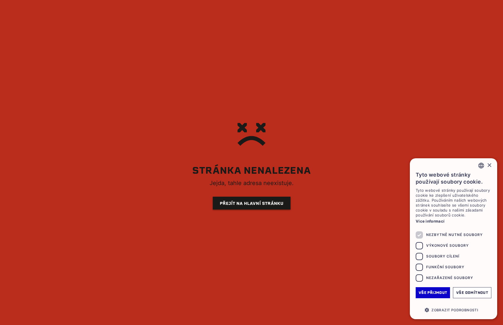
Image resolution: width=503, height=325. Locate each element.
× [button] (489, 165)
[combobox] (481, 165)
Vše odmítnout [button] (472, 292)
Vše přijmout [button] (433, 292)
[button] (453, 309)
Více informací (430, 221)
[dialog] (453, 238)
